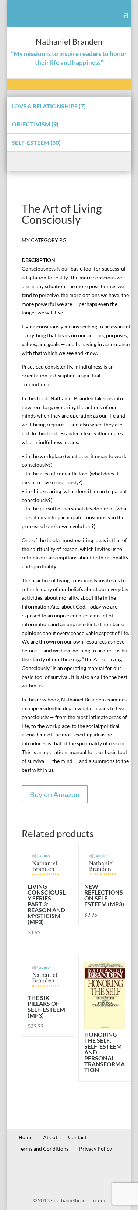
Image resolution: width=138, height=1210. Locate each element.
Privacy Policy (95, 1149)
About (50, 1137)
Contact (77, 1137)
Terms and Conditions (43, 1149)
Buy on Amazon (54, 794)
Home (25, 1137)
